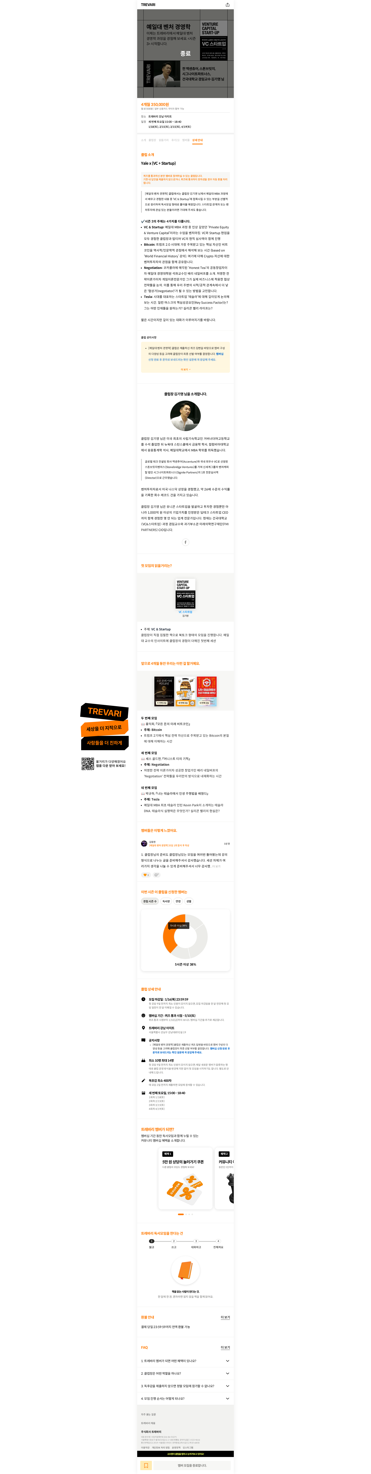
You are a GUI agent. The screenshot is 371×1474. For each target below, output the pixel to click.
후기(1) (175, 140)
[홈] (148, 4)
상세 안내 (197, 140)
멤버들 (186, 140)
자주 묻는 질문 (148, 1414)
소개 (143, 140)
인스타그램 (188, 1447)
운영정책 (176, 1447)
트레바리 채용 (148, 1423)
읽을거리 (164, 140)
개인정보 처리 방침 (161, 1447)
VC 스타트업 (185, 612)
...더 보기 (215, 866)
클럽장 (152, 140)
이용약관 (145, 1447)
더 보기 (225, 1317)
